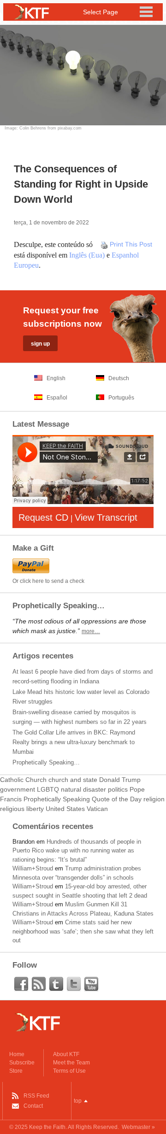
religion (154, 799)
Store (16, 1071)
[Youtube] (91, 984)
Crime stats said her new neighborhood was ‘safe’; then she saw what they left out (83, 931)
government (17, 789)
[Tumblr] (56, 984)
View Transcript (106, 517)
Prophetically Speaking (57, 799)
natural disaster (83, 789)
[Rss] (38, 984)
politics (118, 789)
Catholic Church (23, 779)
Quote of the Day (117, 799)
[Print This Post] (104, 244)
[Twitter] (73, 984)
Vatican (97, 808)
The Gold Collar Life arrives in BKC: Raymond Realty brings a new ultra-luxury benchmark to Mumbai (73, 742)
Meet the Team (71, 1062)
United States (65, 808)
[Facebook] (21, 984)
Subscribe (22, 1062)
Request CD (43, 517)
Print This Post (131, 244)
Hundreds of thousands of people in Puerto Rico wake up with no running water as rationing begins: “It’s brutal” (76, 850)
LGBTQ (48, 789)
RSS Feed (36, 1096)
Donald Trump (120, 779)
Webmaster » (138, 1127)
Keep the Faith (47, 1127)
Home (16, 1054)
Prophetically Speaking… (46, 762)
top (78, 1101)
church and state (72, 779)
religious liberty (22, 808)
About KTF (66, 1054)
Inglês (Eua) (87, 255)
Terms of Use (69, 1071)
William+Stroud (32, 868)
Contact (33, 1106)
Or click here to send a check (48, 581)
